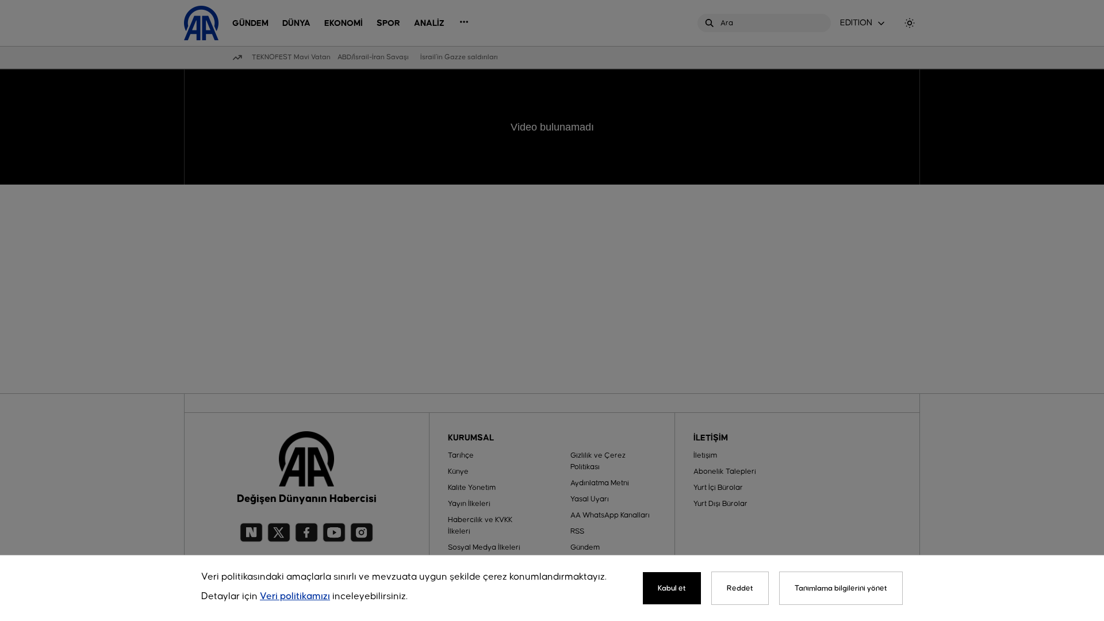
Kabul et (672, 588)
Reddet (740, 588)
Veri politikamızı (295, 596)
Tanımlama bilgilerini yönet (841, 588)
